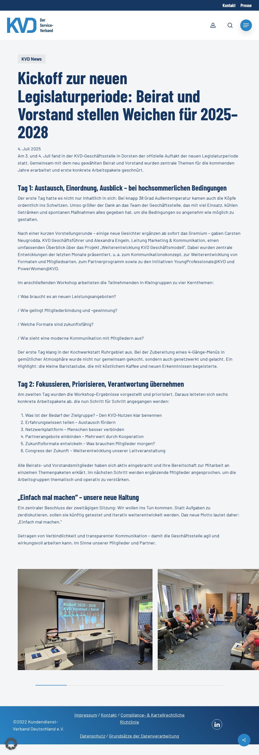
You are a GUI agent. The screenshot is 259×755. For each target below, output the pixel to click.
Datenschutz (92, 736)
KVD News (31, 59)
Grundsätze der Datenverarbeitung (144, 736)
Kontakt (109, 715)
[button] (11, 744)
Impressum (85, 715)
